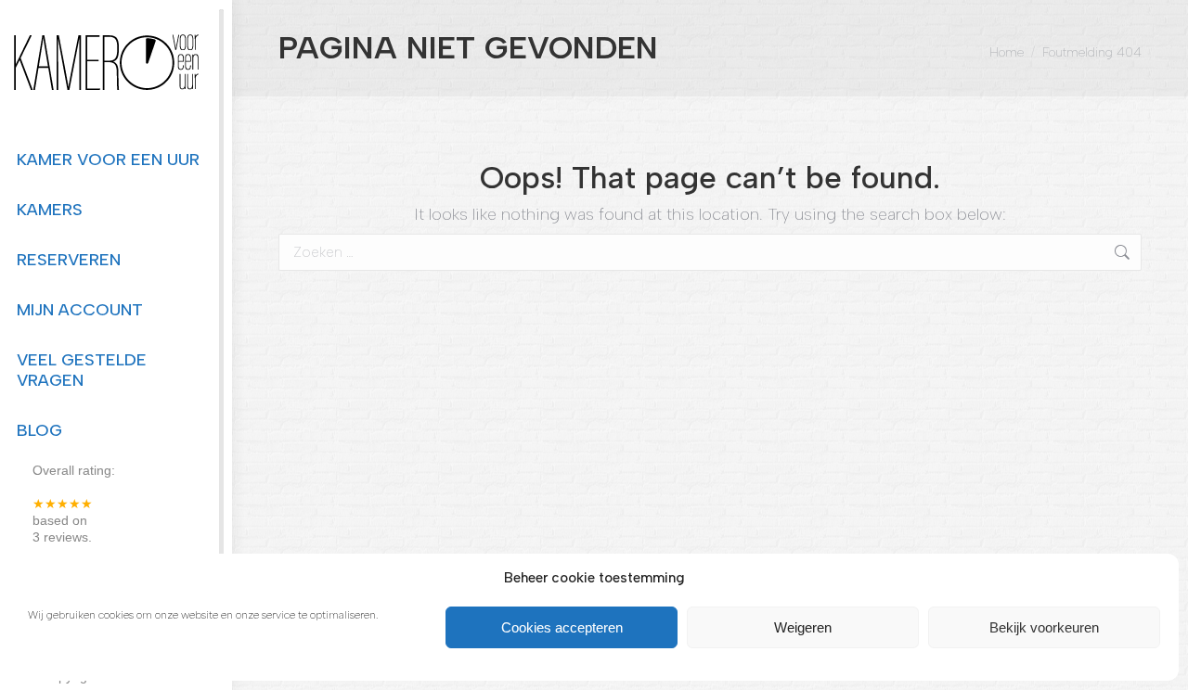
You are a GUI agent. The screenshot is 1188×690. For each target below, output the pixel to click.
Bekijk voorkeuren (1044, 627)
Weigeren (803, 627)
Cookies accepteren (562, 627)
